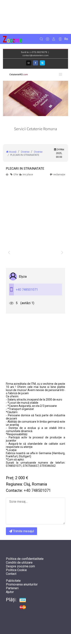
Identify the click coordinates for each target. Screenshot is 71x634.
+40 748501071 (27, 289)
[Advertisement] (35, 17)
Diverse (25, 151)
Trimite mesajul (23, 531)
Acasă (12, 151)
